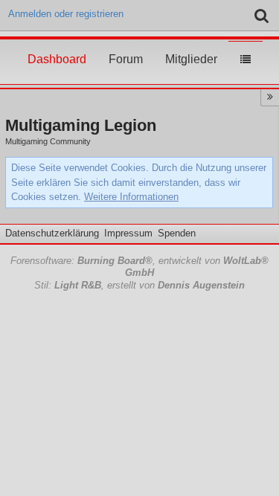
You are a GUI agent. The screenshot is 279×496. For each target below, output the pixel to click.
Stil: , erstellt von (139, 285)
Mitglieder (191, 45)
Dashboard (56, 45)
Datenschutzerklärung (52, 233)
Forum (125, 45)
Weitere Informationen (131, 196)
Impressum (128, 233)
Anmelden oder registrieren (66, 13)
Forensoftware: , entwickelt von (139, 267)
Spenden (177, 233)
